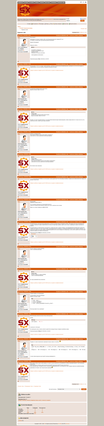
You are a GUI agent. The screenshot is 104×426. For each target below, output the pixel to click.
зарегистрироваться (49, 19)
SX (18, 66)
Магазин (47, 2)
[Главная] (81, 2)
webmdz (20, 420)
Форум (42, 2)
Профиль (53, 2)
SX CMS (26, 2)
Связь (37, 2)
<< (80, 32)
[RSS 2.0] (86, 2)
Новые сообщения (58, 23)
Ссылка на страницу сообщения (76, 35)
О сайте (31, 2)
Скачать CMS (61, 2)
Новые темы (65, 23)
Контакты (67, 423)
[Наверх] (85, 35)
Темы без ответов (73, 23)
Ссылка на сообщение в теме (62, 35)
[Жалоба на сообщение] (84, 35)
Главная (20, 2)
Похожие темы (84, 28)
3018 (24, 80)
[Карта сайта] (83, 2)
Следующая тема (37, 386)
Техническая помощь (28, 28)
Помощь (47, 23)
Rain (19, 37)
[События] (18, 35)
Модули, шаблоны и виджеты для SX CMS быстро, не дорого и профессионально (46, 70)
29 (23, 50)
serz (35, 413)
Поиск (52, 23)
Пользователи (35, 23)
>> (85, 32)
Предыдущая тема (28, 386)
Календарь (42, 23)
